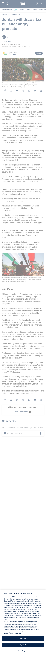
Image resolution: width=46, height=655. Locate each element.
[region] (23, 622)
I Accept (23, 638)
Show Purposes (23, 651)
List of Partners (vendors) (12, 633)
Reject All (23, 645)
